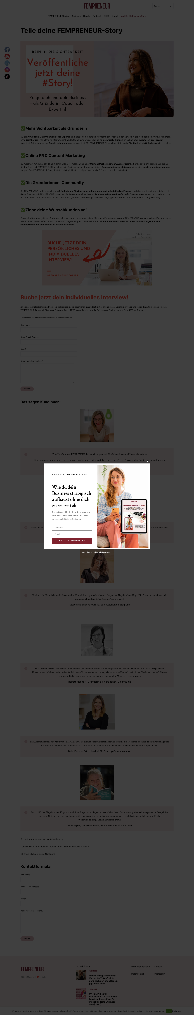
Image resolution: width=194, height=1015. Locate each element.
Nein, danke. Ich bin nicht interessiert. (97, 552)
